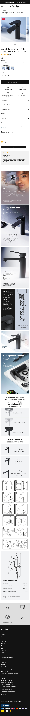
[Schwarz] (8, 68)
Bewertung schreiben (13, 147)
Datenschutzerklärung (6, 669)
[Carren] (28, 6)
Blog (2, 648)
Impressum (3, 664)
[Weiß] (12, 68)
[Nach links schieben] (3, 2)
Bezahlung (3, 655)
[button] (4, 54)
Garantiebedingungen (6, 666)
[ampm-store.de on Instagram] (4, 694)
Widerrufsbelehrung (6, 671)
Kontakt (3, 643)
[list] (15, 29)
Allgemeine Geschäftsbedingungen (9, 673)
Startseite (4, 10)
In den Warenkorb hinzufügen (15, 82)
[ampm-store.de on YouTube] (6, 694)
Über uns (3, 641)
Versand (3, 652)
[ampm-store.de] (14, 6)
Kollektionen (4, 639)
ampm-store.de (8, 701)
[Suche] (24, 6)
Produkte (3, 636)
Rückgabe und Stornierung (7, 657)
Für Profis (3, 650)
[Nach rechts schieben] (27, 2)
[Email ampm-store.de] (2, 694)
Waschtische (4, 127)
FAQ (2, 645)
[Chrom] (3, 68)
